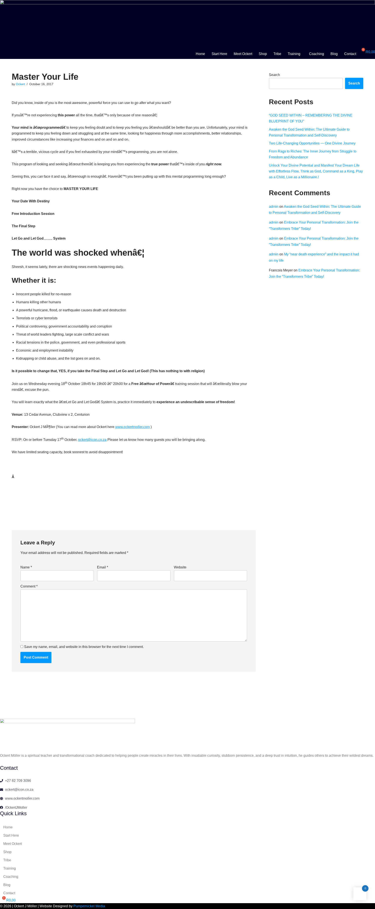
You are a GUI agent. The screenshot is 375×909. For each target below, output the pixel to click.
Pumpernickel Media (89, 906)
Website (180, 567)
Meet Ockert (243, 54)
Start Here (219, 54)
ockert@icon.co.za (92, 440)
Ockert (20, 84)
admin (273, 206)
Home (200, 54)
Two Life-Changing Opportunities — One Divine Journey (312, 143)
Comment (29, 586)
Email (102, 567)
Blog (334, 54)
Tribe (277, 54)
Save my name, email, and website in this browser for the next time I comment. (84, 647)
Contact (350, 54)
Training (294, 54)
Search (274, 75)
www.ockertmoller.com (132, 427)
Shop (263, 54)
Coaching (316, 54)
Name (26, 567)
